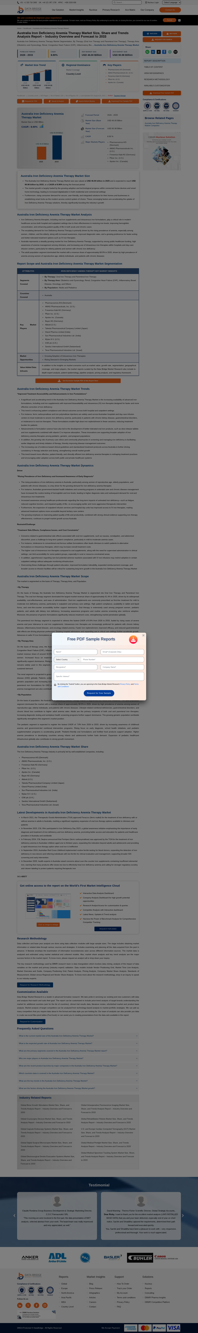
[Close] (143, 635)
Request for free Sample (99, 693)
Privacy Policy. (125, 684)
